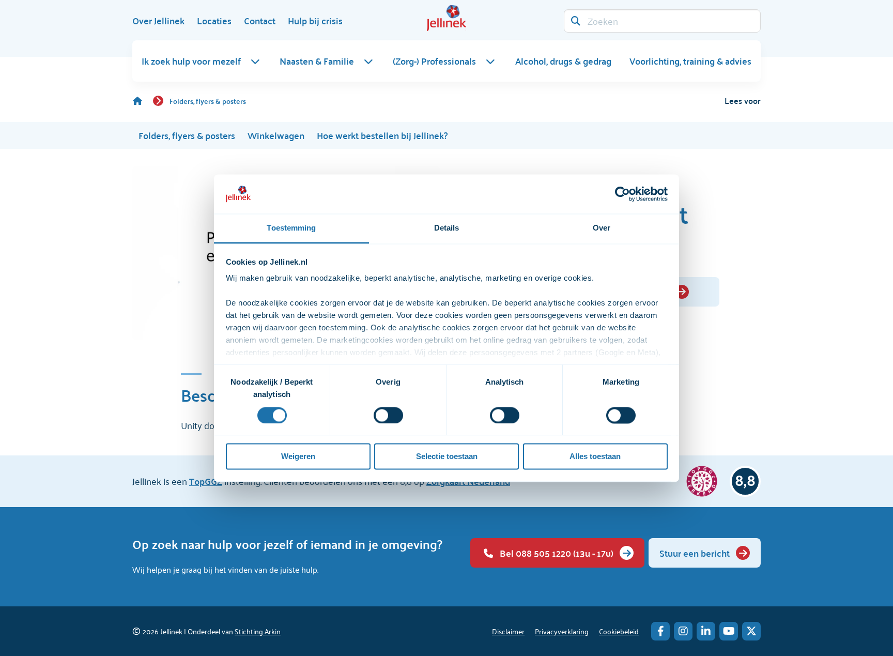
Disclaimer (508, 630)
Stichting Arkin (258, 630)
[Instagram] (683, 631)
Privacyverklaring (562, 630)
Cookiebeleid (619, 630)
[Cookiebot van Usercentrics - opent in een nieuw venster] (622, 194)
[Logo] (446, 18)
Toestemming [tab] (291, 228)
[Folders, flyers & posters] (142, 101)
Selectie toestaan (447, 456)
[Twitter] (751, 631)
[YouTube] (728, 631)
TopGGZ (205, 481)
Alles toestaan (595, 456)
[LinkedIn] (706, 631)
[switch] (388, 415)
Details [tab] (446, 228)
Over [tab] (601, 228)
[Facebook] (660, 631)
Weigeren (298, 456)
